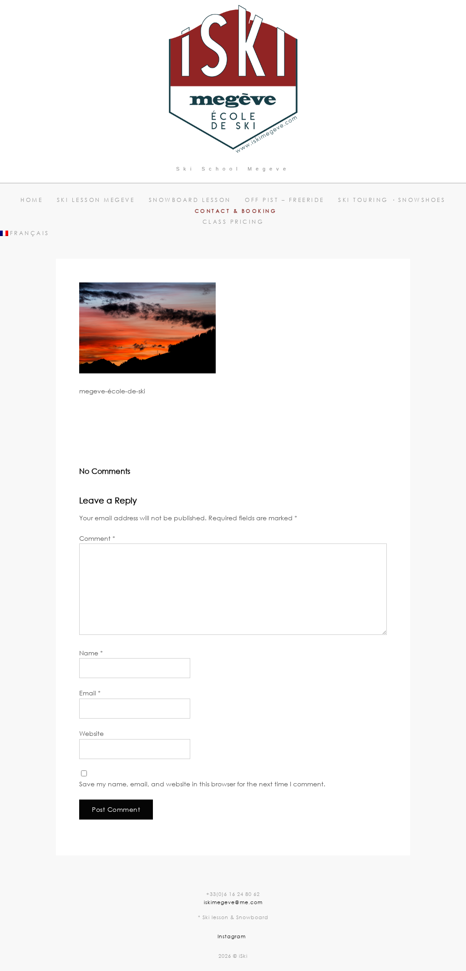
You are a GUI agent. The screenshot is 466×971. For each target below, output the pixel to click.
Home (31, 199)
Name (91, 653)
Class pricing (233, 221)
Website (91, 733)
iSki (156, 423)
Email (90, 693)
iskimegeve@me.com (233, 902)
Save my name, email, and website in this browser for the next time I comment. (202, 784)
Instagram (232, 936)
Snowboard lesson (190, 199)
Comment (97, 538)
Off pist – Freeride (284, 199)
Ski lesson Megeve (96, 199)
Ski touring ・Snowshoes (392, 199)
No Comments (195, 423)
